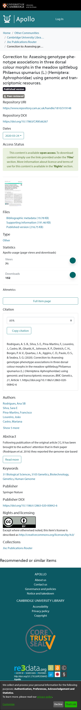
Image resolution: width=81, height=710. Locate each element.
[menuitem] (52, 19)
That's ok (71, 704)
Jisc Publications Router (22, 42)
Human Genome (25, 479)
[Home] (19, 5)
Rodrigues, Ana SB (14, 403)
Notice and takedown (40, 593)
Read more (12, 459)
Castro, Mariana (12, 421)
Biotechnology (59, 474)
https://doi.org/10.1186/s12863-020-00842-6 (30, 505)
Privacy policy (40, 611)
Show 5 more (11, 428)
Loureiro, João (12, 417)
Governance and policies (40, 589)
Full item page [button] (42, 301)
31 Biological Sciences (16, 474)
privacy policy (44, 696)
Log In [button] (60, 19)
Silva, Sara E (10, 408)
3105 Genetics (40, 474)
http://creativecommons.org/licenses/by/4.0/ (46, 535)
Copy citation (20, 330)
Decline (58, 704)
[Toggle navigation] (73, 19)
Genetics (8, 479)
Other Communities (27, 33)
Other (6, 240)
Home (7, 33)
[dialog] (40, 695)
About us (40, 580)
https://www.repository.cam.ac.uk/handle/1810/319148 (37, 108)
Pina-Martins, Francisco (17, 412)
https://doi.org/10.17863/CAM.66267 (25, 121)
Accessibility (40, 606)
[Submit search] (46, 19)
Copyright (40, 615)
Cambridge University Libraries (26, 37)
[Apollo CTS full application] (41, 655)
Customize (9, 704)
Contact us (40, 584)
